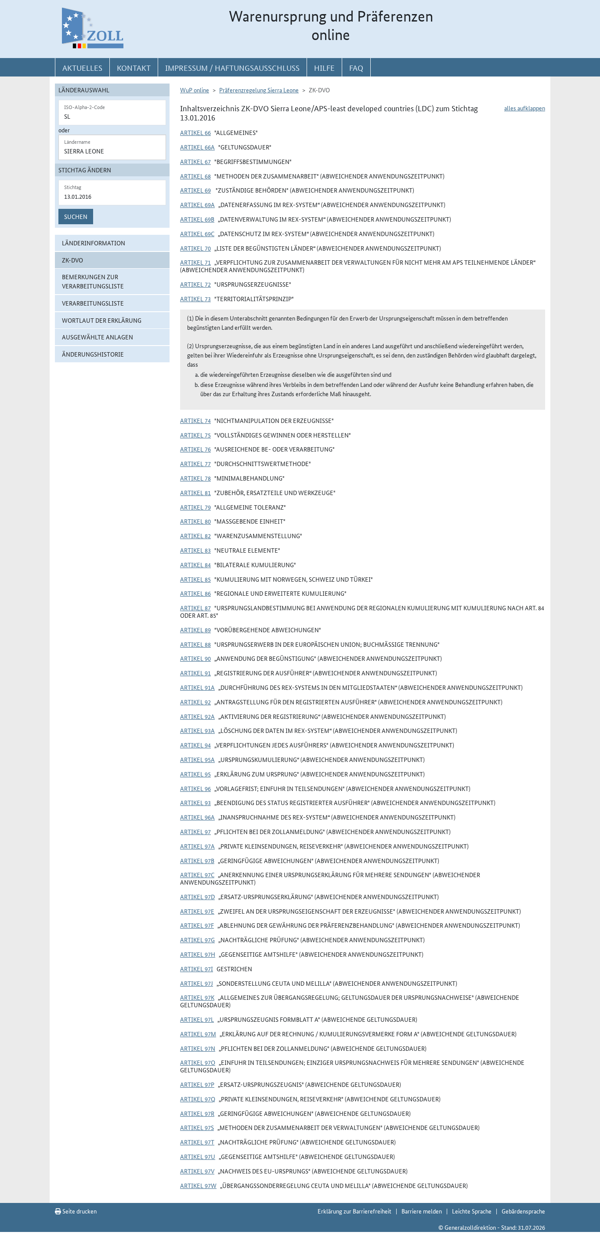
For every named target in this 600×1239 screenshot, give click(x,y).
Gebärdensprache (523, 1210)
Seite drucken (79, 1210)
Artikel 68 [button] (195, 175)
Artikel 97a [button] (197, 846)
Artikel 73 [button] (195, 298)
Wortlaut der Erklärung (101, 320)
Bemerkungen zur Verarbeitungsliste (93, 281)
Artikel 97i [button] (196, 968)
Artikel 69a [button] (197, 204)
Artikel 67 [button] (195, 161)
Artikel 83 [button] (195, 550)
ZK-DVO (72, 259)
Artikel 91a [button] (197, 687)
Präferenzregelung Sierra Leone (259, 89)
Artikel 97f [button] (197, 925)
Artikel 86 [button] (195, 593)
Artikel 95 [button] (195, 773)
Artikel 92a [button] (197, 716)
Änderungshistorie (93, 354)
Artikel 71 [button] (195, 262)
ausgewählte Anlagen (97, 336)
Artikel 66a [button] (197, 146)
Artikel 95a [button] (197, 759)
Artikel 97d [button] (197, 896)
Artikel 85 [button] (195, 579)
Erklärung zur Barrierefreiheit (354, 1210)
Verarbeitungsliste (93, 303)
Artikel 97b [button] (197, 860)
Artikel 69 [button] (195, 190)
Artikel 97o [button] (197, 1062)
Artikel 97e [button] (197, 911)
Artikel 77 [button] (195, 463)
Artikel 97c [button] (197, 874)
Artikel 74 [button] (195, 420)
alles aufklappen (524, 107)
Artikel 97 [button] (195, 831)
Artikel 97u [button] (197, 1156)
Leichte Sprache (472, 1210)
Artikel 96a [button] (197, 817)
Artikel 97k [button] (197, 997)
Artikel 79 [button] (195, 507)
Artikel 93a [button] (197, 730)
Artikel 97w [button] (198, 1185)
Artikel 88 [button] (195, 644)
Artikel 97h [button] (197, 954)
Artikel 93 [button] (195, 802)
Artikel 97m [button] (198, 1033)
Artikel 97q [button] (197, 1098)
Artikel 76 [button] (195, 449)
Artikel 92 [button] (195, 701)
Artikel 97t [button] (197, 1141)
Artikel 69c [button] (197, 233)
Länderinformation (93, 242)
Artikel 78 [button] (195, 478)
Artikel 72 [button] (195, 284)
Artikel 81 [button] (195, 492)
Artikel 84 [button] (195, 564)
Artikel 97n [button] (197, 1048)
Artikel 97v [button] (197, 1170)
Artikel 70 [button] (195, 248)
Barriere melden (421, 1210)
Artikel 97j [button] (196, 983)
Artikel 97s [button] (197, 1127)
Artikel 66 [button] (195, 132)
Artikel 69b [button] (197, 219)
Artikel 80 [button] (195, 521)
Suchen (75, 216)
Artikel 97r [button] (197, 1113)
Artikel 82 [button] (195, 535)
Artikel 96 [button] (195, 788)
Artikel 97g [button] (197, 939)
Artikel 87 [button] (195, 607)
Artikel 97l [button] (197, 1019)
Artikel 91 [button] (195, 672)
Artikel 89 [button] (195, 629)
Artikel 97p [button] (197, 1084)
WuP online (194, 89)
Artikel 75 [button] (195, 434)
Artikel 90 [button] (195, 658)
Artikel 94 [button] (195, 744)
